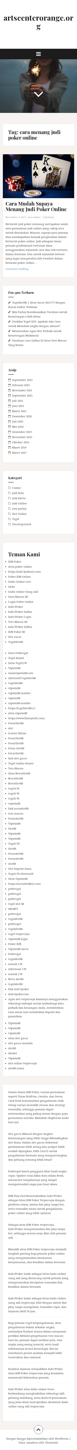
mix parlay (19, 508)
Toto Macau (15, 768)
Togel (15, 519)
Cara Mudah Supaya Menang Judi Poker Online (36, 206)
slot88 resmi (16, 1068)
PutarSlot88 (15, 723)
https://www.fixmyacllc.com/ (26, 718)
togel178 (13, 788)
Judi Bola (18, 493)
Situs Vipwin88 (18, 878)
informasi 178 (17, 969)
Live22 (44, 1151)
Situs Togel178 (17, 663)
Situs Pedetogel (18, 653)
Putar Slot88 (16, 748)
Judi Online (19, 503)
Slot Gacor (14, 637)
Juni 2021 (18, 406)
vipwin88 (14, 688)
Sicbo (11, 586)
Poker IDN (14, 944)
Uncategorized (21, 524)
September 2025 (22, 380)
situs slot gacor (18, 1038)
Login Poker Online (20, 601)
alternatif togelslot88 (22, 678)
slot (10, 728)
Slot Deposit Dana (20, 868)
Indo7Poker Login (19, 616)
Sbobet (12, 1053)
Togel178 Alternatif (20, 873)
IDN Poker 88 (16, 632)
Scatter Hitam (17, 733)
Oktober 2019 (20, 442)
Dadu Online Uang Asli (23, 591)
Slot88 (12, 828)
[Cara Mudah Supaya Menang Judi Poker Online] (41, 181)
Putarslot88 (15, 818)
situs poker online (20, 566)
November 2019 (22, 437)
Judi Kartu (48, 217)
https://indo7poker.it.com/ (24, 571)
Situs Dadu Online (54, 1273)
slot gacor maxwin (20, 1043)
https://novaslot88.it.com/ (24, 883)
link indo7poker (18, 989)
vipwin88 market (19, 693)
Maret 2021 (19, 411)
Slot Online (19, 513)
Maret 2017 (19, 452)
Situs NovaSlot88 (19, 773)
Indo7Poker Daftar (20, 611)
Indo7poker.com (18, 994)
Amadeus (32, 1442)
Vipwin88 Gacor (18, 949)
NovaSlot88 (15, 778)
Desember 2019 (22, 432)
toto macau (15, 813)
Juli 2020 (17, 421)
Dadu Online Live (19, 581)
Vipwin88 (14, 668)
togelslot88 (15, 683)
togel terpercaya (19, 934)
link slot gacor (17, 758)
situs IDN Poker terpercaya (36, 1224)
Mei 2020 (17, 426)
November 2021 (22, 390)
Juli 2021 (17, 400)
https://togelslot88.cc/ (21, 708)
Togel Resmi (16, 658)
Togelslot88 (15, 642)
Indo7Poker (15, 606)
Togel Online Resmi (20, 763)
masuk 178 (15, 964)
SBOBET (13, 909)
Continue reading (22, 270)
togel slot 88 (16, 904)
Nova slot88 (15, 979)
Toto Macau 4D (18, 622)
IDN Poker (14, 561)
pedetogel (14, 888)
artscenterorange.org (38, 22)
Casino (16, 487)
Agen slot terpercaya (21, 999)
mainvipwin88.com (20, 673)
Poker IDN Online (19, 576)
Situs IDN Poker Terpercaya (36, 1200)
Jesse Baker (34, 217)
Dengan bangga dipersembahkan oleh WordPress (37, 1438)
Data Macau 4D (18, 596)
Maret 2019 (19, 447)
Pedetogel (14, 954)
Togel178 (14, 843)
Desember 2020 (22, 416)
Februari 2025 (21, 385)
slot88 (12, 863)
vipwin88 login (18, 939)
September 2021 (22, 395)
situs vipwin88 (17, 713)
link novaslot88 (18, 808)
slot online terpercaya (22, 1063)
